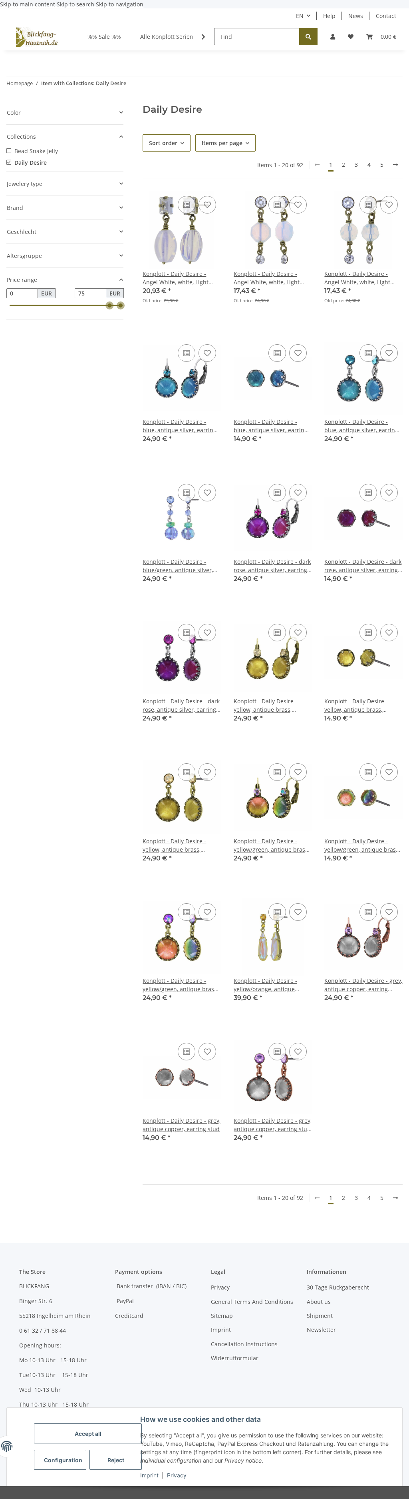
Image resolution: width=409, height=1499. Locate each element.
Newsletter (321, 1329)
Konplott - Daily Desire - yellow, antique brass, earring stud (356, 705)
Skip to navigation (119, 4)
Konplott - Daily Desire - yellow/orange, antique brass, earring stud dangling (272, 985)
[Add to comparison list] (186, 205)
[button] (332, 36)
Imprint (149, 1475)
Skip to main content (28, 4)
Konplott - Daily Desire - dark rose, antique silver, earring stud (362, 566)
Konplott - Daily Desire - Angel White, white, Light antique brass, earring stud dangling (179, 278)
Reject (115, 1460)
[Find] (308, 36)
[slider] (109, 305)
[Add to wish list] (207, 205)
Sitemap (222, 1315)
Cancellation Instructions (244, 1344)
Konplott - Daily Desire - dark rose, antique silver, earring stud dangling (181, 705)
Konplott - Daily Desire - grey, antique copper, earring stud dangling (273, 1125)
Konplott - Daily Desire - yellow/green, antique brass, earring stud (362, 845)
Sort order (163, 143)
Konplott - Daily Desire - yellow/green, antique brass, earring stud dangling (180, 985)
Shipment (320, 1315)
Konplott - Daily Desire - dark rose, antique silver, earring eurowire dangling (272, 566)
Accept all (88, 1433)
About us (319, 1301)
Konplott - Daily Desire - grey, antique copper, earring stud (181, 1125)
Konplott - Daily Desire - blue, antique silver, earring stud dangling (361, 426)
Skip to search (76, 4)
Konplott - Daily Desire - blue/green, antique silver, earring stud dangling (178, 566)
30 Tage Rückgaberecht (338, 1287)
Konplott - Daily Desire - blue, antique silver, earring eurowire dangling (179, 426)
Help (329, 16)
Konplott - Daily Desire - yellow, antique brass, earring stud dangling (174, 845)
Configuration (63, 1460)
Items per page (222, 143)
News (355, 16)
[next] (395, 165)
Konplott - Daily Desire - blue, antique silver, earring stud (271, 426)
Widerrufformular (234, 1358)
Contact (386, 16)
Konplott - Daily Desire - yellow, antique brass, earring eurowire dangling (269, 705)
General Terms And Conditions (252, 1301)
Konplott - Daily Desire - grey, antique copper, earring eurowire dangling (363, 985)
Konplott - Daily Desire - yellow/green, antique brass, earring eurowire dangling (271, 845)
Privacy (177, 1475)
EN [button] (300, 16)
